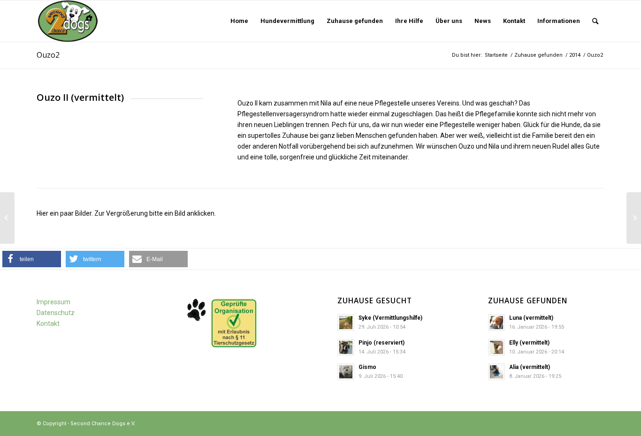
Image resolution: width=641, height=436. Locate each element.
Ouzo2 (48, 55)
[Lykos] (7, 218)
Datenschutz (56, 312)
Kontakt (48, 323)
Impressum (53, 302)
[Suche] (595, 21)
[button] (31, 259)
